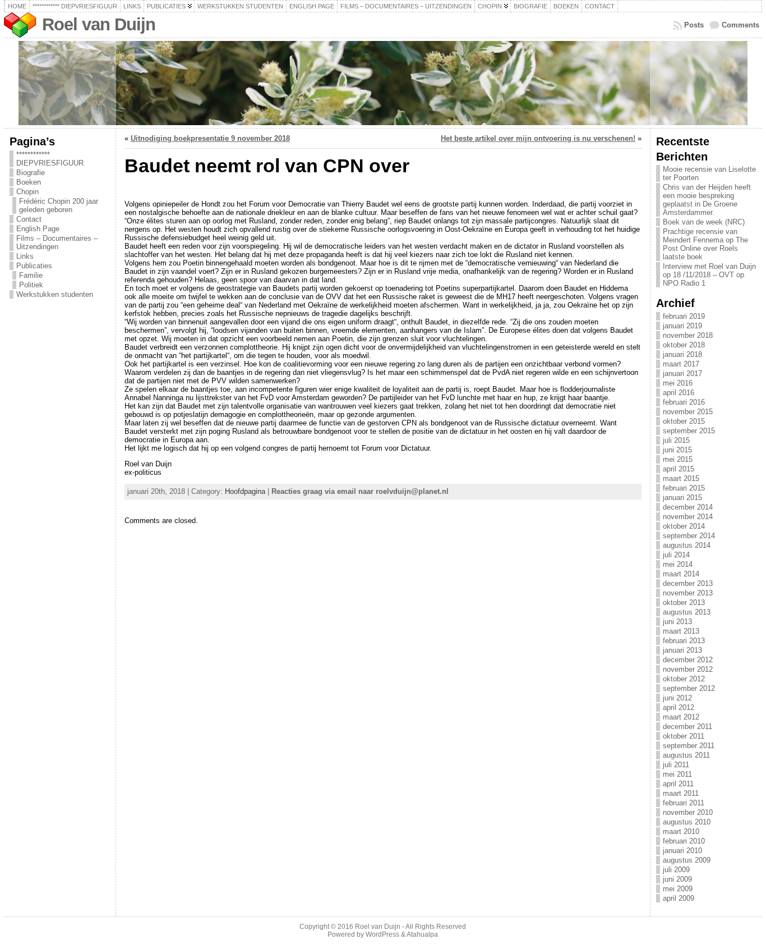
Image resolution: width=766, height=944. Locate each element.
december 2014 (688, 507)
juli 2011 (676, 764)
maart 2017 (681, 364)
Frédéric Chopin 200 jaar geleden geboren (58, 205)
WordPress (382, 934)
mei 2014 (678, 564)
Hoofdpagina (245, 491)
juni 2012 (677, 698)
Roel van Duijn (98, 24)
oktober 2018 (684, 345)
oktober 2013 (684, 602)
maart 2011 (681, 793)
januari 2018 (682, 354)
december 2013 (688, 583)
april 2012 (678, 707)
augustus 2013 (686, 612)
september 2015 (689, 431)
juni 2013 (677, 621)
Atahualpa (422, 934)
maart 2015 (681, 478)
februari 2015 (684, 488)
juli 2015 (676, 440)
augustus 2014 (686, 545)
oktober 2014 (684, 526)
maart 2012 (681, 717)
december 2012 (688, 660)
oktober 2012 (684, 679)
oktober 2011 (683, 736)
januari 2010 (682, 850)
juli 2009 (676, 869)
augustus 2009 (686, 860)
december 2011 (687, 726)
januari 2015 (682, 497)
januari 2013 (682, 650)
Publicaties (34, 266)
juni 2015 (677, 450)
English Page (37, 228)
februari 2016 (684, 402)
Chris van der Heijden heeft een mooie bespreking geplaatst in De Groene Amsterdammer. (707, 200)
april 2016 (678, 392)
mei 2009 (678, 889)
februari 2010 (684, 841)
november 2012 (688, 669)
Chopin (27, 191)
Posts (694, 25)
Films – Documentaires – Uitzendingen (57, 242)
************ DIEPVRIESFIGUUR (50, 158)
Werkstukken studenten (54, 294)
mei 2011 (677, 774)
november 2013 (688, 593)
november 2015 (688, 411)
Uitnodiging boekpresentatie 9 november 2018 (210, 138)
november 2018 (688, 335)
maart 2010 (681, 831)
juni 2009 (677, 879)
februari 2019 (684, 316)
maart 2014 (681, 574)
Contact (28, 219)
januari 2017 (682, 373)
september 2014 (689, 535)
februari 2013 (684, 640)
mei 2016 (678, 383)
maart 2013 (681, 631)
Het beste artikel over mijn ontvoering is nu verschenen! (538, 138)
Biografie (30, 172)
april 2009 (678, 898)
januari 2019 (682, 326)
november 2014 (688, 516)
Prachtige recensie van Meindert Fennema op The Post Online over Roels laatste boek (705, 244)
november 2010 (688, 812)
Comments (740, 25)
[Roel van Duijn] (383, 83)
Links (25, 256)
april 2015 (678, 469)
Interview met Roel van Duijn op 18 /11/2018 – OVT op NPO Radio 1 (709, 274)
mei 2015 (678, 459)
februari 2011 (683, 803)
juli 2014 (676, 555)
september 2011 (688, 745)
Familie (31, 275)
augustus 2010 (686, 822)
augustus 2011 (686, 755)
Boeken (28, 182)
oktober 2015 (684, 421)
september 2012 (689, 688)
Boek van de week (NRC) (704, 222)
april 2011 (678, 784)
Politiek (31, 285)
